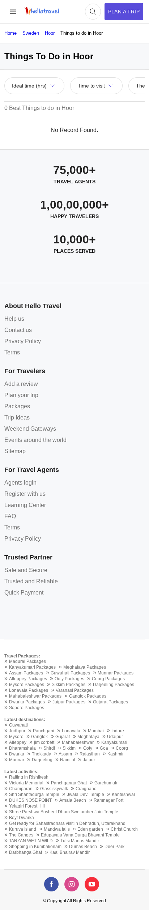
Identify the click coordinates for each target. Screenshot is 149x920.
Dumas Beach (83, 846)
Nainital (67, 760)
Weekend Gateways (30, 429)
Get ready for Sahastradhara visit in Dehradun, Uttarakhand (67, 823)
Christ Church (124, 829)
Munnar (16, 760)
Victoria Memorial (26, 783)
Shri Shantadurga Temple (34, 794)
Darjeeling (42, 760)
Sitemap (15, 451)
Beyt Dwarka (21, 817)
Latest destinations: (24, 719)
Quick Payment (23, 592)
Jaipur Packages (68, 702)
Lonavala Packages (28, 690)
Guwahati (18, 725)
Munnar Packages (115, 673)
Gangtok (39, 736)
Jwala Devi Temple (85, 794)
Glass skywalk (54, 789)
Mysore (16, 736)
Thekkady (41, 754)
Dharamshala (22, 748)
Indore (117, 731)
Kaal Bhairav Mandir (70, 852)
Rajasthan (90, 754)
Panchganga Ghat (69, 783)
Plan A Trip (124, 11)
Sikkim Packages (68, 684)
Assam (65, 754)
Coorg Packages (108, 679)
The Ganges (21, 835)
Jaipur (89, 760)
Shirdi (49, 748)
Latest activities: (21, 772)
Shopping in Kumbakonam (35, 846)
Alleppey (17, 742)
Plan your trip (21, 395)
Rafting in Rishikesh (28, 777)
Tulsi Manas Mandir (79, 841)
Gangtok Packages (87, 696)
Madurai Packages (27, 661)
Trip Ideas (17, 417)
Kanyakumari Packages (32, 667)
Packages (17, 406)
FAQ (10, 516)
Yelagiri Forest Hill (27, 806)
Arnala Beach (72, 800)
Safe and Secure (25, 570)
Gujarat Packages (110, 702)
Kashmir (115, 754)
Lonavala (71, 731)
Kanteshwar (123, 794)
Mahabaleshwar (78, 742)
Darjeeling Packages (113, 684)
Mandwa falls (57, 829)
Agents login (20, 483)
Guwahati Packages (70, 673)
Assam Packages (26, 673)
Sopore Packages (26, 708)
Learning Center (25, 505)
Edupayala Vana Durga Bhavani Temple (80, 835)
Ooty (87, 748)
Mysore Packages (26, 684)
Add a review (21, 384)
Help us (14, 319)
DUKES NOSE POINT (30, 800)
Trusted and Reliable (31, 581)
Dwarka (16, 754)
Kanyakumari (114, 742)
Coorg (122, 748)
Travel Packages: (22, 656)
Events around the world (35, 440)
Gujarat (62, 736)
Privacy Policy (22, 341)
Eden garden (90, 829)
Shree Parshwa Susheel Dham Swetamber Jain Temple (63, 812)
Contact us (18, 330)
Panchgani (43, 731)
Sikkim (69, 748)
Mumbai (96, 731)
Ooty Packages (69, 679)
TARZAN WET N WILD (31, 841)
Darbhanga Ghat (25, 852)
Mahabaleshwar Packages (35, 696)
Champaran (21, 789)
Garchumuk (105, 783)
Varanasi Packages (75, 690)
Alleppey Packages (28, 679)
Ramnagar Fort (108, 800)
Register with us (25, 494)
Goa (104, 748)
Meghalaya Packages (84, 667)
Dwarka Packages (27, 702)
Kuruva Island (22, 829)
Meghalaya (88, 736)
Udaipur (115, 736)
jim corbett (44, 742)
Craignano (86, 789)
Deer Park (114, 846)
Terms (12, 352)
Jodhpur (17, 731)
